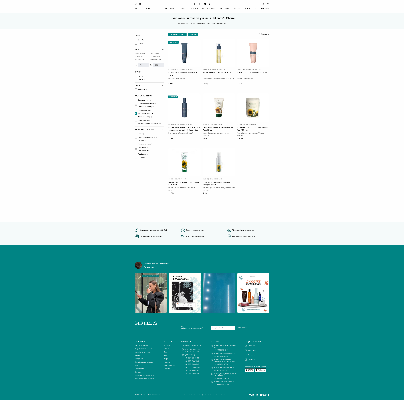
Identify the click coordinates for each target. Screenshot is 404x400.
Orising (205, 124)
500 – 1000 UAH (139, 59)
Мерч (166, 359)
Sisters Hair (251, 346)
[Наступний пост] (265, 293)
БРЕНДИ (237, 9)
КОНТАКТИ (265, 9)
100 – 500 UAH (139, 56)
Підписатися (149, 267)
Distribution (251, 355)
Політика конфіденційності (144, 379)
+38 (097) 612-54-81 (192, 358)
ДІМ (165, 9)
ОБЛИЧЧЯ (149, 9)
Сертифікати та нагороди (144, 362)
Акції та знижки (169, 365)
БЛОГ (256, 9)
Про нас (137, 355)
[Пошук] (140, 4)
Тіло (165, 352)
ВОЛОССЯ (138, 9)
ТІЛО (158, 9)
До (151, 65)
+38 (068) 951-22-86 (192, 370)
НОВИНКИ (181, 9)
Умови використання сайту (144, 375)
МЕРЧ (172, 9)
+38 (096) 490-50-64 (192, 373)
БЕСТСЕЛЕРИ (194, 9)
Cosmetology (252, 359)
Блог (136, 365)
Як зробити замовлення (143, 349)
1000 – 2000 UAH (155, 53)
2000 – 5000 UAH (155, 56)
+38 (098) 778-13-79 (221, 350)
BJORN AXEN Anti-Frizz (185, 70)
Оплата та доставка (142, 345)
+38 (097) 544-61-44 (221, 370)
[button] (177, 34)
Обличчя (167, 349)
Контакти (138, 372)
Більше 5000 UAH (155, 59)
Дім (165, 355)
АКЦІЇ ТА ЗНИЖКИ (208, 9)
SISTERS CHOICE (225, 9)
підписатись (242, 328)
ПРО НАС (247, 9)
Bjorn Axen (172, 70)
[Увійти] (263, 4)
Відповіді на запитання (143, 352)
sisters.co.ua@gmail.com (193, 345)
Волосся (167, 345)
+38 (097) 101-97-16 (221, 364)
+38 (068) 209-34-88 (221, 378)
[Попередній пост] (138, 293)
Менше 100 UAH (140, 53)
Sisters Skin (252, 350)
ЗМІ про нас (139, 359)
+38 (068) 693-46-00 (192, 367)
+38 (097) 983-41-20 (192, 364)
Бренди (167, 369)
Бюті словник (139, 369)
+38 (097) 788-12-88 (192, 361)
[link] (268, 4)
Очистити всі (193, 34)
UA (136, 4)
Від (136, 65)
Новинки (167, 362)
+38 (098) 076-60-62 (221, 384)
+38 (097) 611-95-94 (221, 356)
